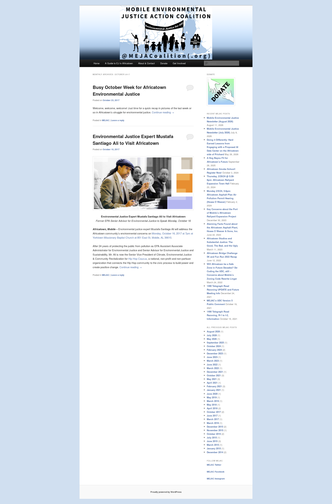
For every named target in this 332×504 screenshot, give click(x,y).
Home (96, 63)
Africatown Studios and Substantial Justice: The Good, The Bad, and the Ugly (222, 242)
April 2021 (212, 382)
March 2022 (213, 368)
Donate (163, 63)
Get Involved (179, 63)
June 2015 (212, 441)
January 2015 (214, 448)
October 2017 (214, 412)
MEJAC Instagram (216, 478)
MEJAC (105, 120)
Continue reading (163, 112)
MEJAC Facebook (215, 471)
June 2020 (212, 393)
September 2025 (215, 342)
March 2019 (213, 401)
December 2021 (215, 371)
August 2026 (213, 331)
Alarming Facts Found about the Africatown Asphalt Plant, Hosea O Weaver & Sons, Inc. (222, 227)
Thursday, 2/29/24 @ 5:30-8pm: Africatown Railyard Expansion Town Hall (220, 180)
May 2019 (212, 397)
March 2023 (213, 360)
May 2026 (212, 338)
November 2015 (215, 430)
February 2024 (214, 349)
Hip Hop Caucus (137, 258)
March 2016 (213, 423)
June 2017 (212, 415)
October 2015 (214, 433)
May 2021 (212, 379)
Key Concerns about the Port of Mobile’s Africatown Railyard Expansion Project (222, 212)
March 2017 (213, 419)
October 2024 (214, 346)
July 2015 (212, 437)
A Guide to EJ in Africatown (119, 63)
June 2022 (212, 364)
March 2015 (213, 444)
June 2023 (212, 357)
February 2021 (214, 386)
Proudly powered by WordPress (166, 491)
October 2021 (214, 375)
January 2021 (214, 390)
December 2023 (215, 353)
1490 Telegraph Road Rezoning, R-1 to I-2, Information (218, 315)
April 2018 (212, 408)
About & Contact (146, 63)
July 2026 (212, 335)
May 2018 (212, 404)
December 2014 (215, 452)
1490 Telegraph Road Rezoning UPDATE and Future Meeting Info (223, 289)
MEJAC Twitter (214, 464)
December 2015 (215, 426)
